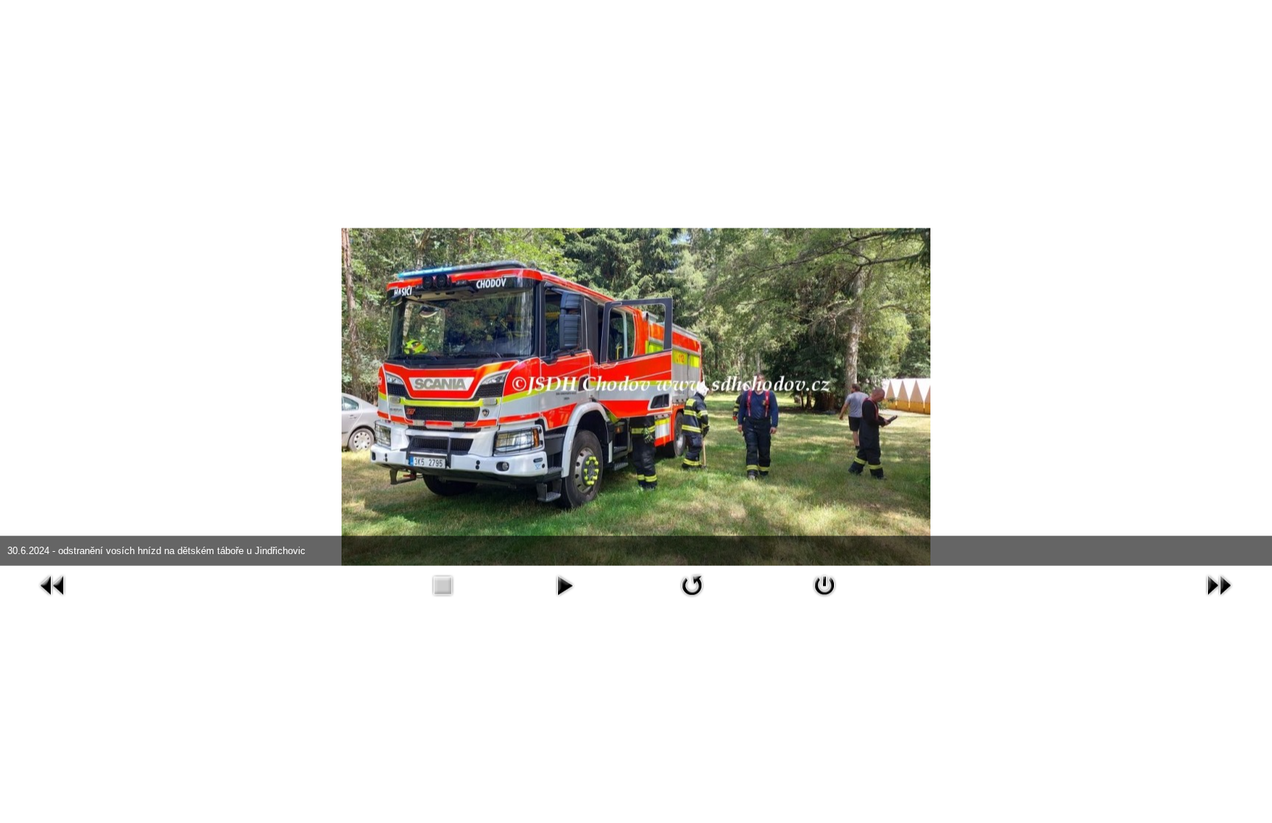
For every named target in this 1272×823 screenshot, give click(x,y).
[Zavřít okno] (824, 584)
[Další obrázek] (1219, 584)
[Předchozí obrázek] (53, 584)
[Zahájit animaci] (564, 584)
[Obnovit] (692, 584)
